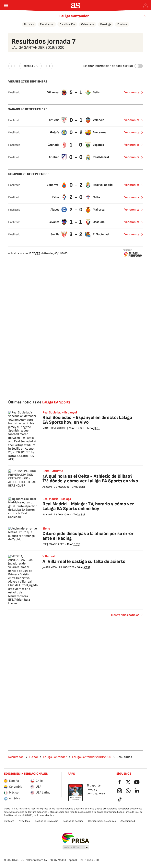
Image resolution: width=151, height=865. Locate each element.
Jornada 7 (29, 66)
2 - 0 (76, 197)
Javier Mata (49, 567)
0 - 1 (76, 120)
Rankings (105, 24)
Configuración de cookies (102, 821)
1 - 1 (76, 222)
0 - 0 (76, 157)
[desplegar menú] (6, 5)
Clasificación (67, 24)
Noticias (29, 24)
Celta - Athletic (52, 471)
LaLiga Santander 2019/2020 (91, 757)
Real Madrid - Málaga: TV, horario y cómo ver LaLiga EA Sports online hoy (88, 506)
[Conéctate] (145, 5)
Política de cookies (73, 821)
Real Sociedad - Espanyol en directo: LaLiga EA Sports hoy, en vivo (87, 420)
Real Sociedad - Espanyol (59, 412)
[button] (75, 847)
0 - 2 (76, 132)
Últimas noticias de (39, 402)
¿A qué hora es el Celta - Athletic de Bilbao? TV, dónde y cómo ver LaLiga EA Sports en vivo (90, 478)
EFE (44, 544)
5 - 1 (76, 92)
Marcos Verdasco (54, 428)
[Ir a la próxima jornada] (49, 66)
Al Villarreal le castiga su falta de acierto (83, 561)
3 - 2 (76, 234)
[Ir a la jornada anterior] (11, 66)
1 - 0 (76, 145)
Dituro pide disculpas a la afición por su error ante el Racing (88, 536)
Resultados (46, 24)
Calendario (87, 24)
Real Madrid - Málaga (56, 499)
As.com (47, 486)
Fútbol (33, 757)
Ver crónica (132, 92)
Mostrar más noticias (125, 615)
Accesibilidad (128, 821)
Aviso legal (24, 821)
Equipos (122, 24)
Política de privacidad (46, 821)
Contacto (9, 821)
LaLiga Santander (74, 16)
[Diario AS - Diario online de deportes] (75, 5)
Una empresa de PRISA (75, 838)
